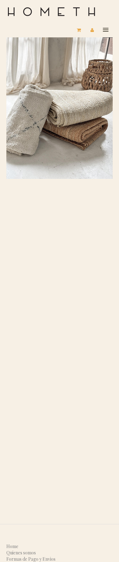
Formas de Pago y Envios (31, 559)
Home (12, 546)
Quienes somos (21, 553)
